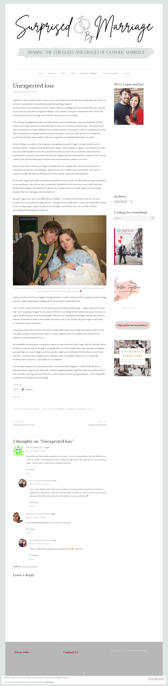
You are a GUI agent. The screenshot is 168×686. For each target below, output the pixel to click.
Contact (127, 73)
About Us (52, 73)
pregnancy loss (84, 409)
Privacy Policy (49, 682)
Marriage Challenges (89, 73)
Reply (28, 473)
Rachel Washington (35, 447)
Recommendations (110, 73)
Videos (73, 73)
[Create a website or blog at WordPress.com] (84, 673)
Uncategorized (32, 409)
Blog (63, 73)
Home (40, 73)
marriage (71, 409)
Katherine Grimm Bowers (38, 514)
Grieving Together (30, 566)
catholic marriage (57, 409)
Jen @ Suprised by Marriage (40, 480)
